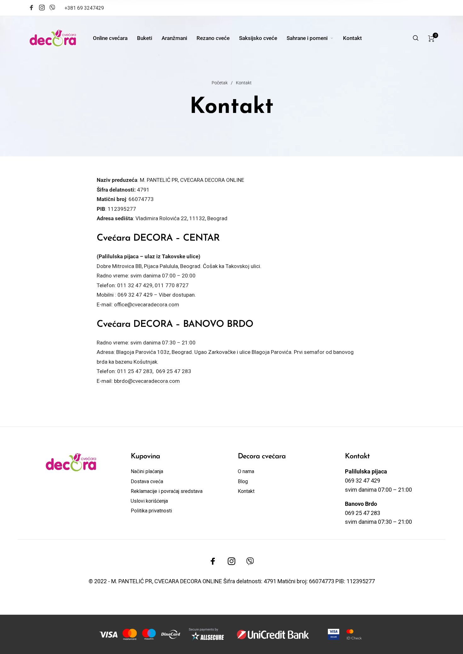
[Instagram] (42, 8)
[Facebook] (31, 8)
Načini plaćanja (147, 471)
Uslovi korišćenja (149, 501)
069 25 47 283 (173, 371)
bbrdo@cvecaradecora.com (147, 381)
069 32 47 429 (135, 295)
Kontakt (246, 491)
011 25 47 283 (134, 371)
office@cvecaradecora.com (146, 304)
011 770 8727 (172, 285)
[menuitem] (115, 38)
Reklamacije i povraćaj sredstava (167, 491)
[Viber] (52, 7)
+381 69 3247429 (84, 8)
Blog (243, 481)
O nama (246, 471)
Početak (220, 82)
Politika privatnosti (151, 511)
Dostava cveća (147, 481)
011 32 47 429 (134, 285)
